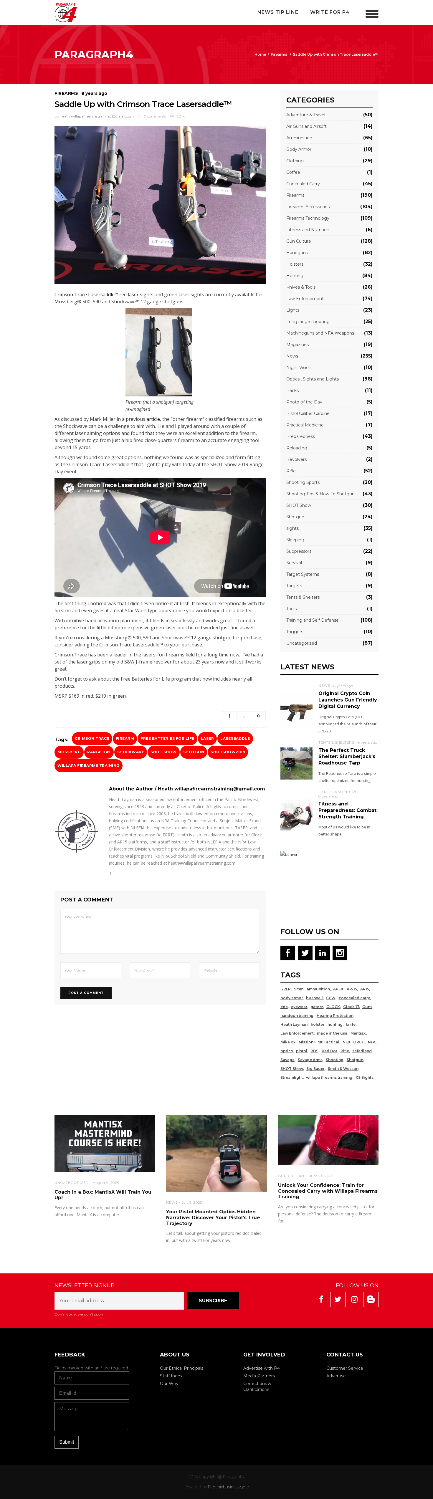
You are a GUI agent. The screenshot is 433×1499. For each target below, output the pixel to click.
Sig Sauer (315, 1068)
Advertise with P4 (261, 1368)
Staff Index (171, 1376)
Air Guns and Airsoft (306, 126)
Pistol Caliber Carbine (308, 413)
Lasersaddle (235, 738)
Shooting (334, 1060)
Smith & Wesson (343, 1068)
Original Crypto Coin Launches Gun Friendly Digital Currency (347, 700)
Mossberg (65, 301)
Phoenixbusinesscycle (228, 1487)
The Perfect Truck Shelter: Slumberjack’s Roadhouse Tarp (346, 756)
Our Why (169, 1383)
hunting (335, 1024)
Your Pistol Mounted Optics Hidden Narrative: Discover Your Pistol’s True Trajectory (213, 1217)
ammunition (318, 989)
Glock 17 (351, 1007)
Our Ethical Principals (181, 1368)
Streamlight (291, 1077)
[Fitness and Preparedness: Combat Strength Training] (296, 815)
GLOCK (333, 1007)
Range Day (99, 752)
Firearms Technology (307, 218)
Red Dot (329, 1051)
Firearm (125, 738)
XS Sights (364, 1077)
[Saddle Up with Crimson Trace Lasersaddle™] (76, 831)
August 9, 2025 (106, 1182)
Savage (287, 1060)
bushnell (314, 998)
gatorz (316, 1007)
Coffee (293, 172)
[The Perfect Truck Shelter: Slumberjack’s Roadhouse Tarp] (296, 763)
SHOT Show (164, 752)
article (153, 419)
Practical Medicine (305, 425)
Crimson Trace (92, 738)
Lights (292, 310)
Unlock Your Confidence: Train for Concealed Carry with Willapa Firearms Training (328, 1190)
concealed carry (354, 998)
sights (292, 528)
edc (284, 1007)
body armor (291, 998)
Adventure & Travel (305, 115)
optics (286, 1051)
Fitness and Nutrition (307, 229)
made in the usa (332, 1033)
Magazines (297, 344)
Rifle (291, 471)
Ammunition (299, 137)
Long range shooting (308, 321)
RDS (314, 1051)
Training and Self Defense (312, 620)
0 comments (154, 116)
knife (351, 1024)
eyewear (299, 1007)
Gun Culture (298, 241)
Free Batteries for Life (167, 738)
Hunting (294, 275)
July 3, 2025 (191, 1202)
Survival (294, 562)
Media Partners (259, 1376)
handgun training (296, 1015)
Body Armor (298, 149)
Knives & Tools (300, 287)
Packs (292, 390)
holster (317, 1024)
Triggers (294, 631)
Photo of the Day (304, 402)
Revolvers (296, 459)
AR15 (364, 989)
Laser (207, 738)
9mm (298, 989)
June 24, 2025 (321, 1176)
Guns (367, 1007)
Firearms (279, 54)
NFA (372, 1042)
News (292, 356)
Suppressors (298, 551)
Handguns (297, 252)
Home (260, 54)
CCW (331, 998)
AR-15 (352, 989)
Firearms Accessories (308, 206)
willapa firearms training (88, 765)
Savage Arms (310, 1060)
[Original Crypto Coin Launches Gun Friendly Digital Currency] (296, 710)
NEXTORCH (354, 1042)
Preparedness (300, 436)
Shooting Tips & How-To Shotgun (320, 494)
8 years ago (94, 93)
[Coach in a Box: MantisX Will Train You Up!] (104, 1143)
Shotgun (193, 752)
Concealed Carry (303, 183)
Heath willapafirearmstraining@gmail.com (97, 116)
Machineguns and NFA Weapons (320, 333)
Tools (291, 608)
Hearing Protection (335, 1015)
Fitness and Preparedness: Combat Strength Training (347, 810)
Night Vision (298, 367)
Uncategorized (301, 643)
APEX (338, 989)
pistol (301, 1051)
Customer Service (344, 1368)
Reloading (296, 448)
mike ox (287, 1042)
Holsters (294, 264)
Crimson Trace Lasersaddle (84, 294)
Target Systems (302, 574)
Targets (294, 585)
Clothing (295, 160)
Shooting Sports (303, 482)
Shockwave (130, 752)
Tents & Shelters (303, 597)
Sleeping (295, 539)
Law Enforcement (305, 298)
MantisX (358, 1033)
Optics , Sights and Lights (312, 379)
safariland (362, 1051)
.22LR (285, 989)
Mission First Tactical (319, 1042)
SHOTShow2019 (228, 752)
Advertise (336, 1376)
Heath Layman (294, 1024)
